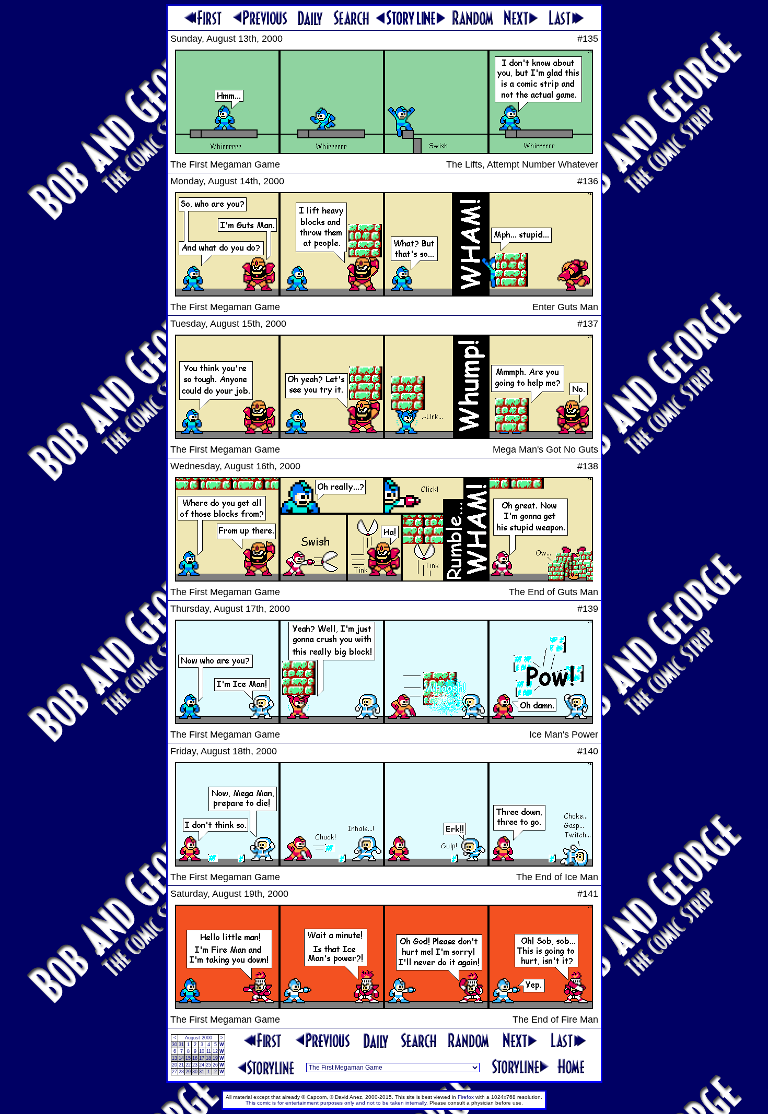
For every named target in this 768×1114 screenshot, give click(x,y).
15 (188, 1058)
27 (174, 1071)
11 (208, 1051)
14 (181, 1058)
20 (174, 1065)
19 (215, 1058)
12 (215, 1051)
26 (215, 1065)
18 (208, 1058)
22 (188, 1065)
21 (181, 1065)
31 (181, 1044)
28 (181, 1071)
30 (174, 1044)
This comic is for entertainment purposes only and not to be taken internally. (337, 1103)
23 (194, 1065)
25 (208, 1065)
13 (174, 1058)
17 (201, 1058)
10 (201, 1051)
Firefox (466, 1097)
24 (201, 1065)
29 (188, 1071)
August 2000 (198, 1037)
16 (194, 1058)
